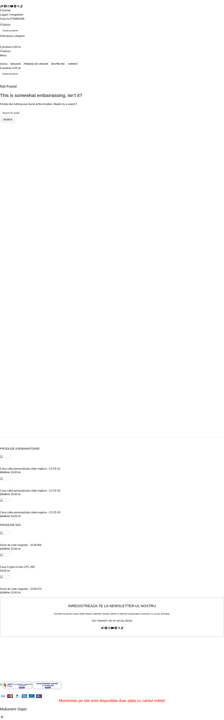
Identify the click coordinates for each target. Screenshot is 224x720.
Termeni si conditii (10, 645)
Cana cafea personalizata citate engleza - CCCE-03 (30, 512)
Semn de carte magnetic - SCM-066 (20, 545)
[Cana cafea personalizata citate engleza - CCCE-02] (5, 482)
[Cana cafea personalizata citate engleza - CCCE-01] (5, 460)
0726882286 (17, 18)
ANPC (4, 669)
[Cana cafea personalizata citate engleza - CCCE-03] (5, 504)
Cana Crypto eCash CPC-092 (17, 567)
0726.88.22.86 (34, 2)
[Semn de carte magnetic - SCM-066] (5, 537)
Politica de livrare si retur (14, 657)
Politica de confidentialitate (15, 651)
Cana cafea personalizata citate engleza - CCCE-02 (30, 490)
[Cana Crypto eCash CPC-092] (5, 559)
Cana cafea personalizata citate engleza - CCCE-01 (30, 468)
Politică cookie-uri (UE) (13, 663)
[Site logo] (5, 24)
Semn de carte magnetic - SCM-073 (20, 588)
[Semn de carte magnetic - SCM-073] (5, 580)
